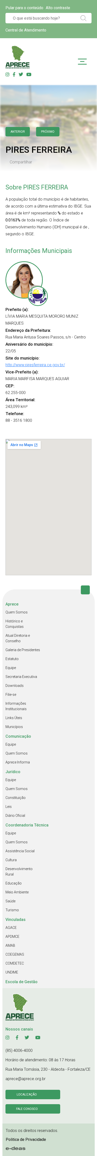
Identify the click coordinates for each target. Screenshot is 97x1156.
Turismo (12, 910)
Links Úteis (13, 718)
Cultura (11, 860)
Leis (8, 807)
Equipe (10, 668)
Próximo (47, 131)
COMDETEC (14, 963)
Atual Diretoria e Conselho (17, 638)
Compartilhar (21, 162)
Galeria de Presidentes (22, 650)
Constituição (15, 798)
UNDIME (11, 972)
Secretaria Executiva (21, 677)
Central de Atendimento (25, 30)
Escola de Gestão (21, 981)
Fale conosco (27, 1109)
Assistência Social (20, 851)
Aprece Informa (17, 762)
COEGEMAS (14, 954)
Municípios (14, 727)
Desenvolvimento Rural (19, 871)
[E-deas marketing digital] (16, 1148)
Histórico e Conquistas (14, 624)
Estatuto (12, 659)
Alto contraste (58, 7)
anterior (17, 131)
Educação (13, 883)
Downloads (14, 686)
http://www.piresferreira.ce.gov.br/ (35, 365)
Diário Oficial (15, 816)
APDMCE (12, 937)
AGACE (11, 928)
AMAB (10, 945)
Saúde (10, 901)
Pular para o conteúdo (24, 7)
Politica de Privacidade (26, 1139)
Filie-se (10, 695)
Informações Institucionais (16, 706)
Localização (27, 1094)
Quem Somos (16, 612)
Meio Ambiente (17, 892)
